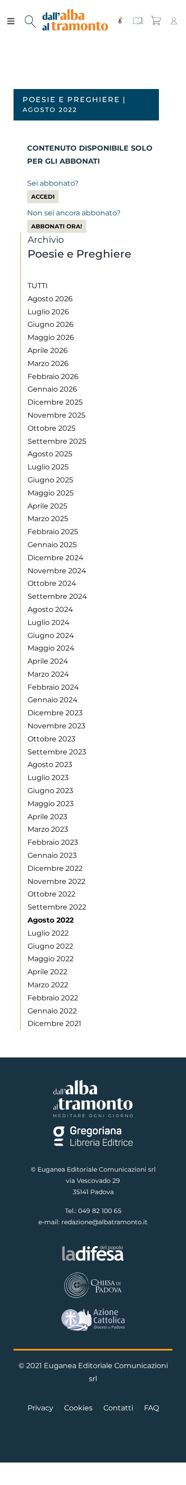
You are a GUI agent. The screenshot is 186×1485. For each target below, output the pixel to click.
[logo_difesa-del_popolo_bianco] (93, 1247)
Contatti (118, 1408)
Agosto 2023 (50, 764)
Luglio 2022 (48, 933)
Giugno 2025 (50, 480)
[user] (173, 20)
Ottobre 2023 (51, 739)
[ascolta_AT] (119, 20)
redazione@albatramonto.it (104, 1222)
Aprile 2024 (48, 661)
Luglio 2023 (48, 777)
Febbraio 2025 (53, 531)
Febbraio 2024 (53, 687)
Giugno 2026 (51, 324)
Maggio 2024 (51, 648)
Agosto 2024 (50, 609)
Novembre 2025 (56, 415)
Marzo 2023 (48, 829)
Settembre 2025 (57, 441)
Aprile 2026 (48, 350)
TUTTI (38, 285)
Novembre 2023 (56, 726)
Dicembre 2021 (54, 1023)
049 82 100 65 (99, 1211)
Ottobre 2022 (51, 894)
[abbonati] (137, 20)
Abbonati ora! (56, 226)
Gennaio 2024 (53, 700)
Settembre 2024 (57, 596)
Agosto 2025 (50, 454)
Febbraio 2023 (53, 842)
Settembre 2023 (57, 752)
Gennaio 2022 (52, 1011)
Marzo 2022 (48, 985)
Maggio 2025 (51, 493)
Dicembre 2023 (55, 713)
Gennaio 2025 (52, 544)
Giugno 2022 (50, 946)
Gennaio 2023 (52, 855)
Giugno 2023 (50, 790)
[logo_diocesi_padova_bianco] (93, 1274)
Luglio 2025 (48, 467)
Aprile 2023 (47, 816)
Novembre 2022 (56, 881)
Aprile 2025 (47, 506)
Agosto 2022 (51, 920)
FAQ (151, 1408)
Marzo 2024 (48, 674)
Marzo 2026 (48, 363)
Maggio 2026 (51, 337)
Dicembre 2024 (56, 557)
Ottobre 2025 (51, 428)
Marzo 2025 (48, 518)
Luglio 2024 (49, 622)
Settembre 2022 (57, 907)
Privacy (40, 1408)
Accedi (43, 196)
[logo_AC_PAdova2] (93, 1311)
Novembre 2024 (57, 570)
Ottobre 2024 (52, 583)
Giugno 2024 (51, 635)
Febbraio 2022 (53, 998)
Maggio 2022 (51, 958)
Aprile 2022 (47, 972)
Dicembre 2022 (55, 868)
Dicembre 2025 (55, 402)
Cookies (78, 1408)
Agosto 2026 (50, 298)
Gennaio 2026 (52, 389)
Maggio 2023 (51, 803)
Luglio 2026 (48, 312)
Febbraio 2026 (53, 376)
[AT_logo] (75, 12)
